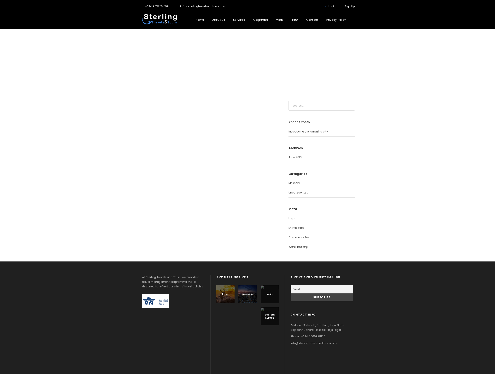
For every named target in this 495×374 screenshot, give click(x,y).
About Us (218, 20)
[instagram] (317, 6)
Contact (312, 20)
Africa (225, 294)
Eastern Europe (270, 316)
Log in (292, 218)
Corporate (260, 20)
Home (200, 20)
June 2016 (295, 157)
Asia (269, 294)
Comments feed (299, 237)
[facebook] (311, 6)
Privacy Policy (336, 20)
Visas (279, 20)
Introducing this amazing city (308, 131)
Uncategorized (298, 192)
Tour (295, 20)
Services (239, 20)
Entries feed (296, 228)
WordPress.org (298, 247)
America (247, 294)
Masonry (294, 183)
